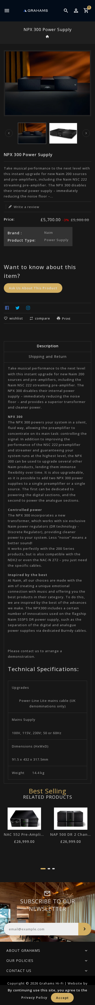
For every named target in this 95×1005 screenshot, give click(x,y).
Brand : (15, 233)
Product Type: (22, 240)
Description (48, 345)
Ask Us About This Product (33, 288)
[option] (32, 133)
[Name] (84, 929)
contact (27, 651)
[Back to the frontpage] (47, 37)
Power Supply (56, 240)
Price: (9, 219)
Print (66, 318)
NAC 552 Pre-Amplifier (24, 834)
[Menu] (7, 10)
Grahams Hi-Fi (51, 983)
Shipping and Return (48, 356)
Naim (48, 232)
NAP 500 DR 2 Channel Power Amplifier (70, 834)
